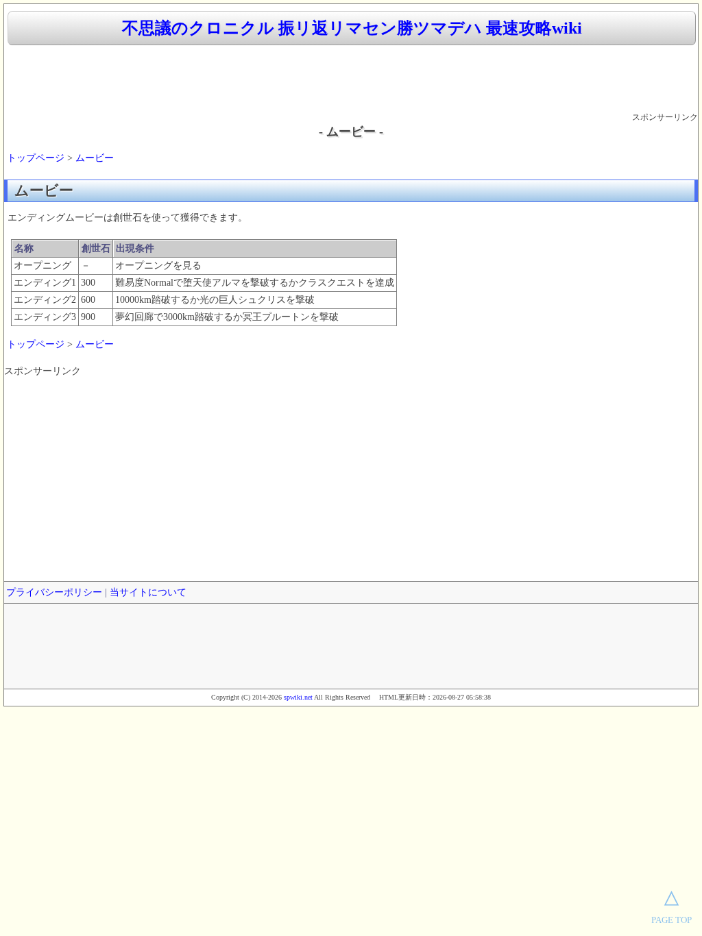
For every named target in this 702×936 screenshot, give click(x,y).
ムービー (94, 158)
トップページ (35, 158)
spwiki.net (298, 697)
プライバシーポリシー (54, 592)
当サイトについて (148, 592)
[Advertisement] (351, 79)
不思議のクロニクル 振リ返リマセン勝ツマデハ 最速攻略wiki (352, 28)
